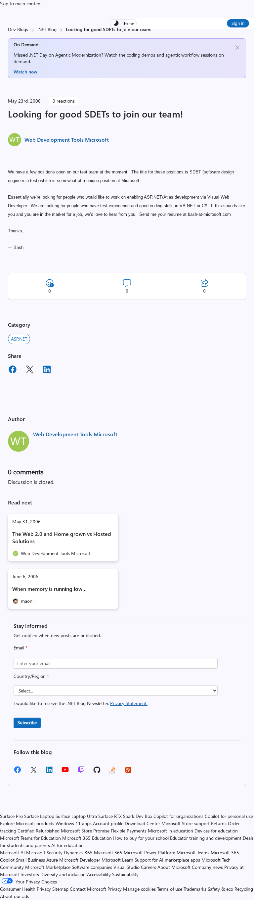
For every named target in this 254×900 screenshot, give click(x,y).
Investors (30, 874)
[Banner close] (237, 47)
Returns (219, 823)
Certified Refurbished (39, 831)
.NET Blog (47, 29)
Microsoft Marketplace (47, 867)
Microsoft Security (44, 852)
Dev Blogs (18, 29)
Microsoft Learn (117, 860)
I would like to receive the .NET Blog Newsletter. (81, 703)
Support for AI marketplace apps (167, 860)
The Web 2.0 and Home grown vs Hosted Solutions (61, 537)
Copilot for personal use (229, 816)
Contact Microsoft (88, 889)
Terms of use (169, 889)
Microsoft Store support (185, 823)
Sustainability (125, 874)
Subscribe (27, 722)
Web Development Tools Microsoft (66, 139)
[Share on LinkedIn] (47, 370)
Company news (207, 867)
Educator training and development (205, 838)
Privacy (115, 889)
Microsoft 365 (108, 852)
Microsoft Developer (79, 860)
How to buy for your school (141, 838)
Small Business (30, 860)
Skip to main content (21, 3)
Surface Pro (11, 816)
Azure (52, 860)
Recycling (243, 889)
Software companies (92, 867)
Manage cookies (139, 889)
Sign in (238, 23)
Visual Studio (126, 867)
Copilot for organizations (178, 816)
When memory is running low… (49, 588)
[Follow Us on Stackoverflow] (112, 772)
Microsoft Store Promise (85, 831)
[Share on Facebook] (12, 370)
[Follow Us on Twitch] (81, 772)
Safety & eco (220, 889)
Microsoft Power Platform (149, 852)
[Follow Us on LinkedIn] (49, 772)
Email (20, 647)
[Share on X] (29, 370)
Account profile (108, 823)
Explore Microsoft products (27, 823)
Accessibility (99, 874)
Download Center (142, 823)
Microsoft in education (170, 831)
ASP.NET (19, 339)
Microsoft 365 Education (87, 838)
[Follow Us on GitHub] (97, 772)
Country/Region (31, 676)
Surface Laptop (39, 816)
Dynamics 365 (78, 852)
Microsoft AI (12, 852)
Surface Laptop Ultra (76, 816)
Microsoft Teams (193, 852)
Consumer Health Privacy (25, 889)
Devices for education (216, 831)
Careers (148, 867)
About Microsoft (173, 867)
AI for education (67, 845)
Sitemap (60, 889)
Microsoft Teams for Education (30, 838)
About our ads (14, 896)
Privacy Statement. (129, 703)
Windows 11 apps (74, 823)
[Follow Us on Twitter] (33, 772)
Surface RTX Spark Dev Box (125, 816)
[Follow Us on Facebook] (17, 772)
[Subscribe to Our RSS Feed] (128, 772)
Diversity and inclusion (63, 874)
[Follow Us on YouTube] (65, 772)
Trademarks (195, 889)
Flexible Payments (129, 831)
